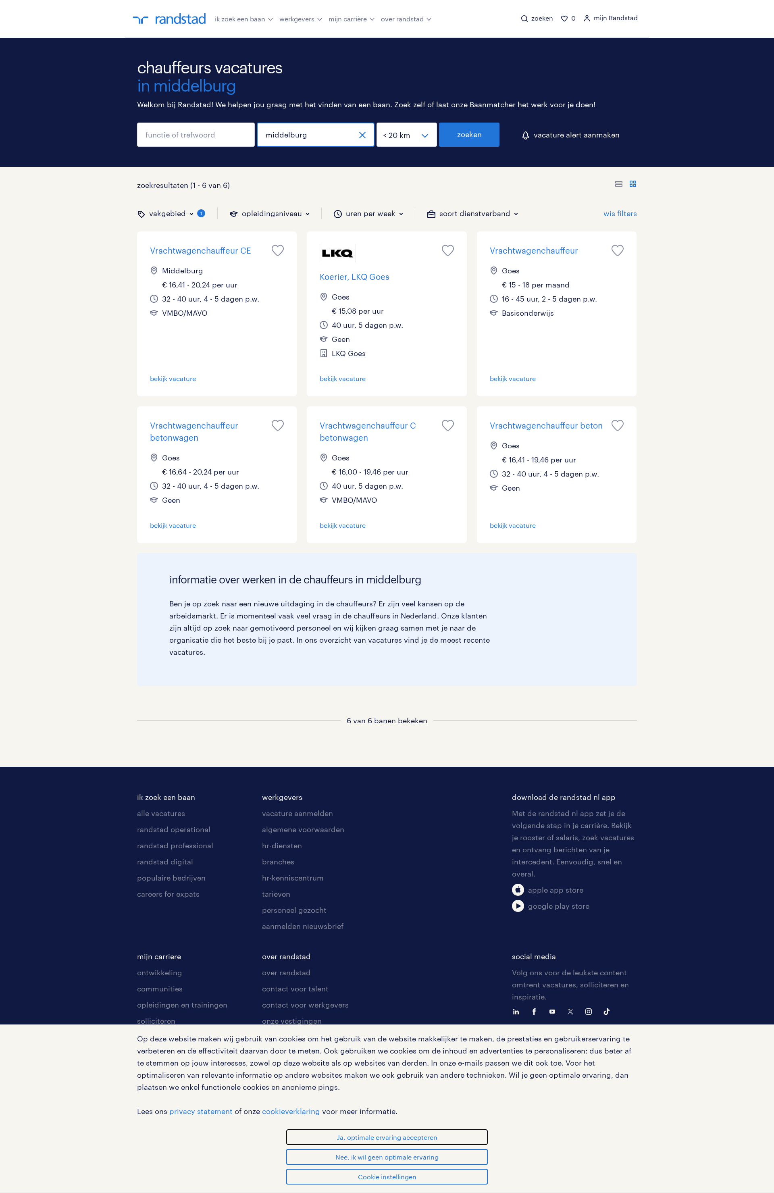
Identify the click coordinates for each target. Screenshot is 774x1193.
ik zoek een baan (240, 19)
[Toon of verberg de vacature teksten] (626, 185)
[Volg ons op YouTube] (554, 1011)
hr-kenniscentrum (293, 877)
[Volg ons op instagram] (591, 1011)
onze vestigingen (292, 1020)
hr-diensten (282, 845)
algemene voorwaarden (303, 829)
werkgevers (296, 19)
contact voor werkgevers (305, 1004)
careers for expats (168, 893)
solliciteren (156, 1020)
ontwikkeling (159, 972)
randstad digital (165, 861)
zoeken (469, 134)
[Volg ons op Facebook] (536, 1011)
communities (160, 988)
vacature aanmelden (297, 813)
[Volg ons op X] (572, 1011)
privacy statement (201, 1111)
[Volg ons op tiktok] (609, 1011)
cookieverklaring (291, 1111)
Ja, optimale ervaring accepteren (387, 1137)
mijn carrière (348, 19)
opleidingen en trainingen (182, 1004)
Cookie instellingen (387, 1177)
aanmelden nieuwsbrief (302, 926)
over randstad (402, 19)
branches (278, 861)
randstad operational (173, 829)
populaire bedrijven (171, 877)
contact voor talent (295, 988)
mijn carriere (159, 956)
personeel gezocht (294, 910)
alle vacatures (161, 813)
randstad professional (175, 845)
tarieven (276, 893)
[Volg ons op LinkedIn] (518, 1011)
